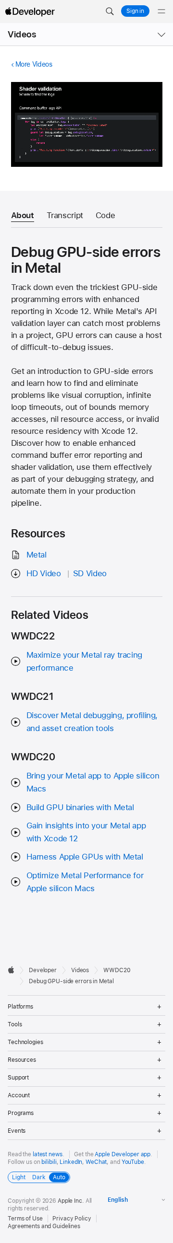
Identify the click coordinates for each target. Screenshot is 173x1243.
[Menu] (161, 11)
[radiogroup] (39, 1177)
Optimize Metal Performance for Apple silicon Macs (85, 882)
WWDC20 (116, 970)
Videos (22, 34)
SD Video (90, 573)
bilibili (48, 1162)
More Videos (33, 64)
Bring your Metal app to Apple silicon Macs (93, 782)
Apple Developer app (122, 1154)
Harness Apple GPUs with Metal (84, 856)
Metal (36, 554)
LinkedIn (71, 1162)
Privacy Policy (71, 1218)
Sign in (135, 11)
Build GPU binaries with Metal (80, 807)
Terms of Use (25, 1218)
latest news (47, 1154)
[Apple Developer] (30, 11)
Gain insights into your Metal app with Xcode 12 (86, 832)
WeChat (96, 1162)
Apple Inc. (71, 1200)
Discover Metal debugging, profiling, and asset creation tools (92, 721)
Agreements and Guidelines (44, 1226)
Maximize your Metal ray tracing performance (84, 661)
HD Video (43, 573)
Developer (43, 970)
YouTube (133, 1162)
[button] (109, 11)
